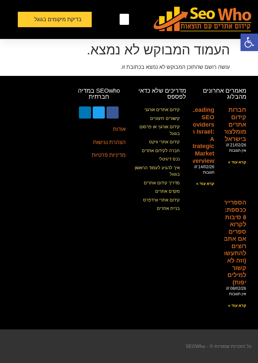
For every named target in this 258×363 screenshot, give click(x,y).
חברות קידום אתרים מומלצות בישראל (234, 124)
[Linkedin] (85, 112)
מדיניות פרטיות (109, 155)
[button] (124, 19)
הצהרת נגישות (109, 142)
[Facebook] (112, 112)
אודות (119, 129)
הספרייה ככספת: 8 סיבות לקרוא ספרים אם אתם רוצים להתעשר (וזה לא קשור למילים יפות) (234, 242)
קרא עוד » (237, 162)
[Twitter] (99, 112)
